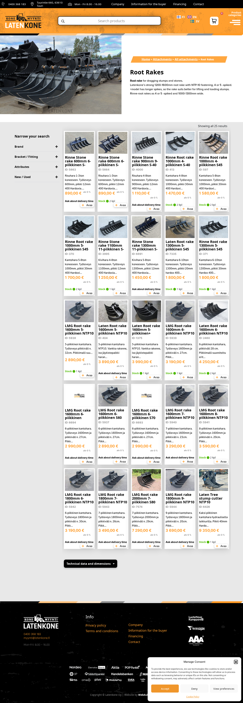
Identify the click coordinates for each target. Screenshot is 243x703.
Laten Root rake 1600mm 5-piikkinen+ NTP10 (146, 331)
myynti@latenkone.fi (37, 638)
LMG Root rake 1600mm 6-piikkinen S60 (111, 414)
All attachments (186, 59)
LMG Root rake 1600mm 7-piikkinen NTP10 (180, 414)
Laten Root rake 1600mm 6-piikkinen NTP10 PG (213, 331)
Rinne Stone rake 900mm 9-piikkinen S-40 (145, 161)
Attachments (162, 59)
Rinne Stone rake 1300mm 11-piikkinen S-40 (144, 247)
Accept (165, 688)
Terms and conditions (102, 631)
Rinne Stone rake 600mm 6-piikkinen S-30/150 (78, 163)
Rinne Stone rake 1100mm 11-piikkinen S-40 (111, 247)
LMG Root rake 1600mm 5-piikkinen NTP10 (79, 329)
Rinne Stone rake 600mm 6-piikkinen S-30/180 (111, 163)
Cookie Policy (192, 696)
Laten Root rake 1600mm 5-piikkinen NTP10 (112, 329)
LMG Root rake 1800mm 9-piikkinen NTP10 (180, 498)
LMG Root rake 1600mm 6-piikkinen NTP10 (180, 329)
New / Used (23, 177)
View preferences (223, 688)
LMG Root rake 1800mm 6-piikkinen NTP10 (79, 498)
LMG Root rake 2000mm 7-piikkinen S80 (145, 498)
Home (146, 59)
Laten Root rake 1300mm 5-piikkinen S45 (180, 245)
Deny (194, 688)
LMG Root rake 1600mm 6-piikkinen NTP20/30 (78, 416)
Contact (198, 4)
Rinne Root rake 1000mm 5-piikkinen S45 (79, 245)
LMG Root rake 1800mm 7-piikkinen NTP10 (112, 498)
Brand (19, 147)
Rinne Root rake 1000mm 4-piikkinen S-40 (180, 161)
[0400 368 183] (4, 4)
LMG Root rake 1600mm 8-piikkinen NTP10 (213, 414)
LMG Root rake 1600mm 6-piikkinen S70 (145, 414)
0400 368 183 (17, 4)
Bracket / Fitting (26, 157)
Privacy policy (96, 625)
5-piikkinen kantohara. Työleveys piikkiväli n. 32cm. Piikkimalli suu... (79, 348)
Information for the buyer (148, 4)
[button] (236, 662)
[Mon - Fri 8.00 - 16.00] (70, 4)
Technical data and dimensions (89, 564)
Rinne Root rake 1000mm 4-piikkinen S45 (213, 161)
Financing (179, 4)
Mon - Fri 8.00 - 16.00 (88, 4)
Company (117, 4)
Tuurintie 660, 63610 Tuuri (50, 4)
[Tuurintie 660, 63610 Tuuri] (32, 4)
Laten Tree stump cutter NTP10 (211, 498)
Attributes (22, 167)
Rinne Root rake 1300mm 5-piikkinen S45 (213, 245)
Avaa (89, 205)
